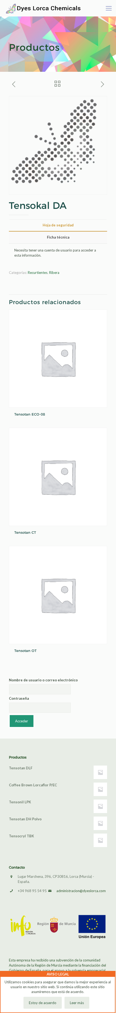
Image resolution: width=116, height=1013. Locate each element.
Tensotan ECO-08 (29, 414)
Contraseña (19, 698)
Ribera (54, 272)
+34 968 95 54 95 (32, 891)
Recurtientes (37, 272)
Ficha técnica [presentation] (58, 237)
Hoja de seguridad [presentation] (58, 225)
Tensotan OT (25, 650)
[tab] (58, 225)
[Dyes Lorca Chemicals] (43, 8)
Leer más (77, 1003)
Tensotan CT (25, 532)
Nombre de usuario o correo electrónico (43, 680)
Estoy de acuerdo (42, 1003)
